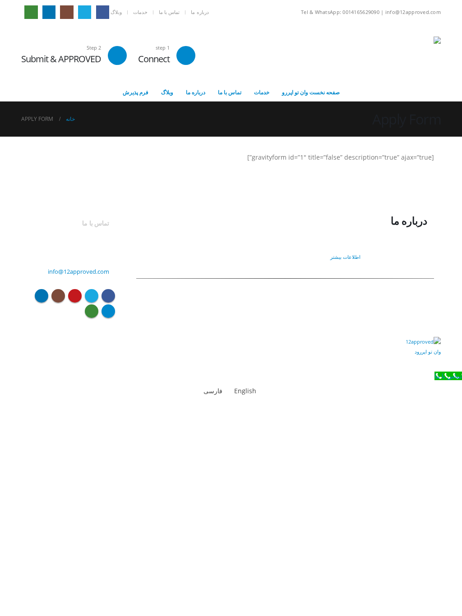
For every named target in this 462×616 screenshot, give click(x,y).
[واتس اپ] (30, 11)
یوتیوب (75, 296)
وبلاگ (116, 12)
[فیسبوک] (102, 11)
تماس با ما (169, 12)
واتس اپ (91, 311)
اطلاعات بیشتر (344, 256)
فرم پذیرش (135, 92)
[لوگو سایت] (421, 54)
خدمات (140, 12)
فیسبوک (108, 296)
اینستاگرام (58, 296)
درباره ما (199, 12)
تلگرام (108, 311)
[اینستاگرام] (66, 11)
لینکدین (41, 296)
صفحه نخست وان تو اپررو (311, 92)
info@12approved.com (78, 272)
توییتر (91, 296)
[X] (84, 11)
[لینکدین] (48, 11)
